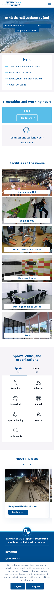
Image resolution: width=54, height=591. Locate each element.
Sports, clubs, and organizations (25, 78)
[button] (26, 11)
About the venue (17, 84)
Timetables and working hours (24, 66)
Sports (18, 370)
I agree (17, 586)
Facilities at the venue (20, 72)
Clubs (36, 370)
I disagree (35, 586)
